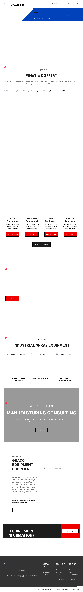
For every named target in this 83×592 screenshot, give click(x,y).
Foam (59, 570)
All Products (61, 579)
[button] (77, 10)
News (46, 574)
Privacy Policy (48, 577)
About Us (47, 572)
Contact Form (74, 574)
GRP (59, 574)
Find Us (73, 579)
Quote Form (74, 577)
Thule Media (65, 589)
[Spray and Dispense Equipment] (15, 5)
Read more (18, 372)
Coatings (60, 577)
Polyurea (60, 572)
